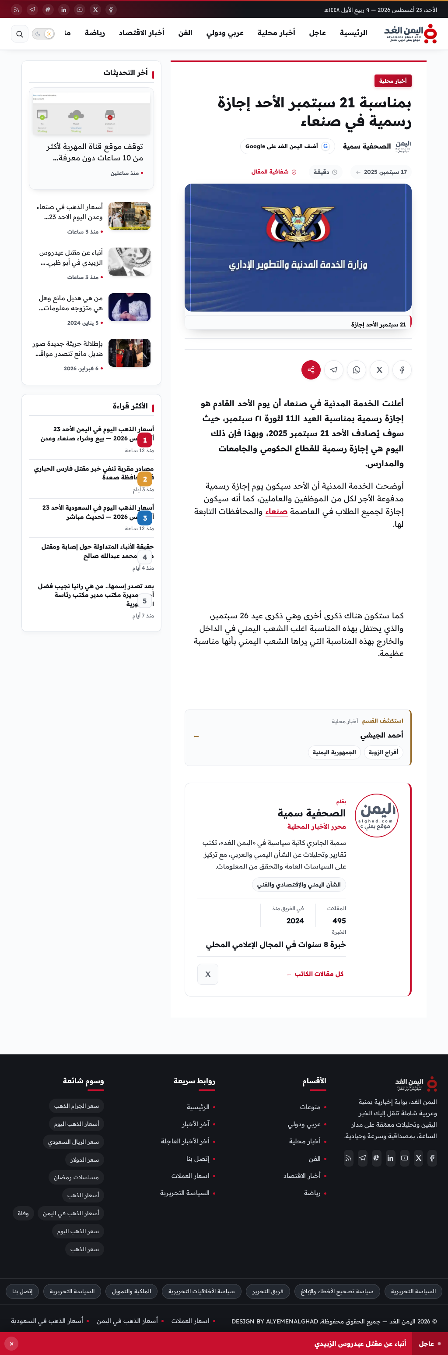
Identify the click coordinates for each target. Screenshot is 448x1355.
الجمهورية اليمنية (334, 752)
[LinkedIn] (64, 9)
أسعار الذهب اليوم (76, 1123)
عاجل (317, 32)
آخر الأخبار (196, 1124)
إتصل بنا (198, 1158)
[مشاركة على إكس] (379, 370)
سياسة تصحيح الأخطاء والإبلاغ (337, 1291)
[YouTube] (79, 9)
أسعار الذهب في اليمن (71, 1213)
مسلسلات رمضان (76, 1177)
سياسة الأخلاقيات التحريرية (201, 1291)
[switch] (43, 33)
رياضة (95, 32)
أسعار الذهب (83, 1195)
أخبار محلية (276, 32)
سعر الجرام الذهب (76, 1105)
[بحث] (19, 34)
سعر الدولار (84, 1159)
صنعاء (277, 511)
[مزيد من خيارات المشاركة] (311, 370)
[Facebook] (111, 9)
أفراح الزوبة (384, 752)
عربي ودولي (225, 32)
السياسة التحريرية (185, 1193)
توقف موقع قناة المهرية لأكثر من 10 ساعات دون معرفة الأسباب (94, 158)
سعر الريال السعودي (73, 1141)
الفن (185, 32)
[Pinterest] (48, 9)
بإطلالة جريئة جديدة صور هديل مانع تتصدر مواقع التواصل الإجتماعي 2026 (67, 353)
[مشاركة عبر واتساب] (356, 370)
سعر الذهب (84, 1248)
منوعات (310, 1106)
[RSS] (16, 9)
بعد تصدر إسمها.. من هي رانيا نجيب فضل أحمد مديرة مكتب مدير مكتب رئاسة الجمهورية (96, 594)
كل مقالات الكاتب (314, 974)
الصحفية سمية (367, 146)
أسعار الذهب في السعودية (47, 1321)
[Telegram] (32, 9)
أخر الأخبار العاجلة (185, 1141)
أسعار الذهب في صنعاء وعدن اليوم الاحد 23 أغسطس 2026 (70, 216)
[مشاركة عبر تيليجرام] (333, 370)
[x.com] (207, 974)
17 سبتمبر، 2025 (385, 171)
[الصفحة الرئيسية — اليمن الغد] (410, 34)
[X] (95, 9)
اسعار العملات (191, 1176)
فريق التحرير (268, 1291)
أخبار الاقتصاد (141, 32)
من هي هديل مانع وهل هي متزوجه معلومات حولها (71, 308)
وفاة (23, 1213)
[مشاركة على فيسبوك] (402, 370)
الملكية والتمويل (131, 1291)
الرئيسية (354, 32)
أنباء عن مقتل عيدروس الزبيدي (360, 1343)
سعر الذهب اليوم (78, 1230)
